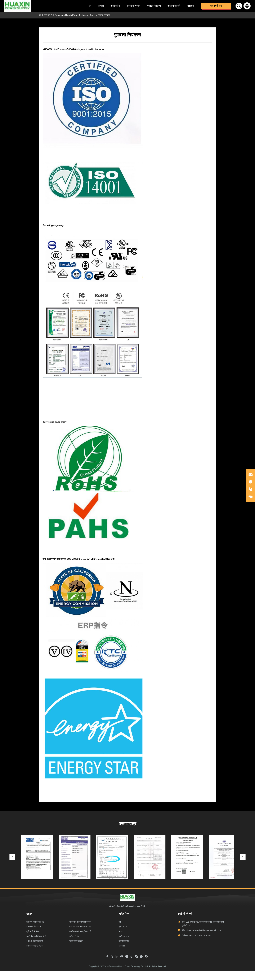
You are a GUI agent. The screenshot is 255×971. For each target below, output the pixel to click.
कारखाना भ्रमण (133, 5)
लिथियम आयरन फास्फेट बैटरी (80, 927)
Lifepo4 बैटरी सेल (33, 927)
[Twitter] (112, 957)
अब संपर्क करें (216, 6)
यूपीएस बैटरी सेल (32, 931)
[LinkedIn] (116, 957)
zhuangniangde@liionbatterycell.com (203, 930)
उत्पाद (121, 931)
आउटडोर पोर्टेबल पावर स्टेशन (80, 922)
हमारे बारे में (115, 5)
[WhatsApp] (141, 957)
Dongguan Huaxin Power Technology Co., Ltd (128, 966)
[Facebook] (107, 957)
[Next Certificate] (243, 857)
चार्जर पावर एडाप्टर (76, 941)
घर (90, 5)
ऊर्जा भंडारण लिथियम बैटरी (36, 936)
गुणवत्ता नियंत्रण (154, 5)
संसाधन (190, 5)
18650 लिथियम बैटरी (34, 941)
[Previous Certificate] (12, 857)
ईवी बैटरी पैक (74, 936)
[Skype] (136, 957)
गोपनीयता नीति (124, 941)
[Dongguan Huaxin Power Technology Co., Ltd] (17, 6)
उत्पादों (101, 5)
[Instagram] (126, 957)
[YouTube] (121, 957)
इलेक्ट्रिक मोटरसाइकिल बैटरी (80, 931)
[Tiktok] (131, 957)
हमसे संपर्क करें (174, 5)
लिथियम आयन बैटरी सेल (35, 922)
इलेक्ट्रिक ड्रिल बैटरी (34, 946)
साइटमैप (122, 946)
